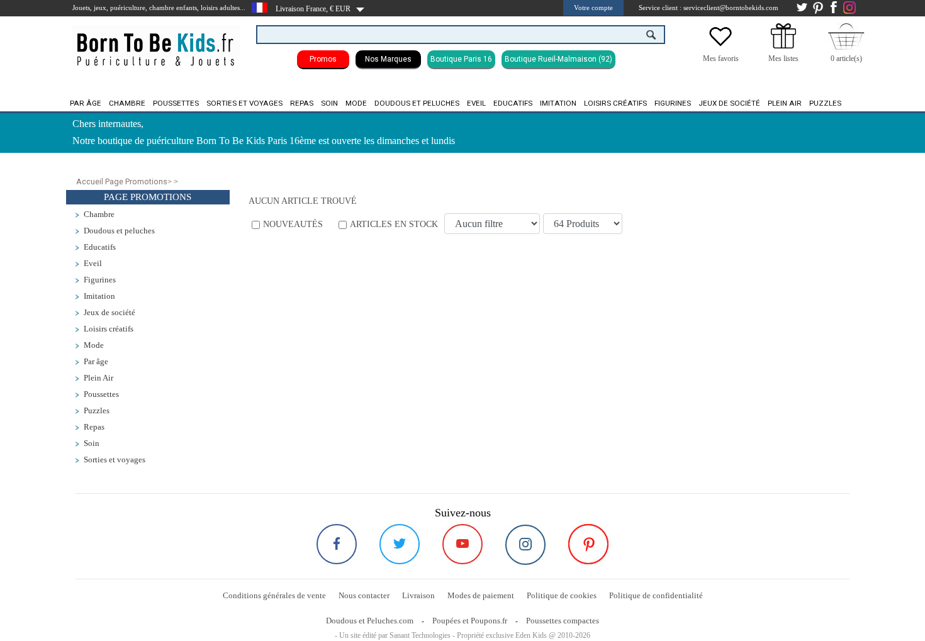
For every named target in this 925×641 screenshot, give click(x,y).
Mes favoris (721, 58)
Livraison (418, 595)
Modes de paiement (480, 595)
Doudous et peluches (416, 103)
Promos (323, 59)
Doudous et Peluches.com (369, 620)
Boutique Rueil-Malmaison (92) (558, 59)
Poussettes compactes (562, 620)
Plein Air (785, 103)
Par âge (85, 103)
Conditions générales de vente (274, 595)
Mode (356, 103)
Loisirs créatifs (615, 103)
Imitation (558, 103)
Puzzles (825, 103)
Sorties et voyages (244, 103)
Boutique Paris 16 (461, 59)
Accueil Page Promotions (121, 181)
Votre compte (593, 7)
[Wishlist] (720, 46)
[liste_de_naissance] (783, 46)
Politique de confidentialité (656, 595)
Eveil (476, 103)
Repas (301, 103)
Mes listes (783, 58)
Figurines (672, 103)
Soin (329, 103)
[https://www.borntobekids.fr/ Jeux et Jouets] (156, 41)
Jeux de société (729, 103)
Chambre (127, 103)
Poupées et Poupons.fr (469, 620)
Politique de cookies (562, 595)
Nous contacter (364, 595)
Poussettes (176, 103)
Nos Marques (388, 59)
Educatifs (512, 103)
